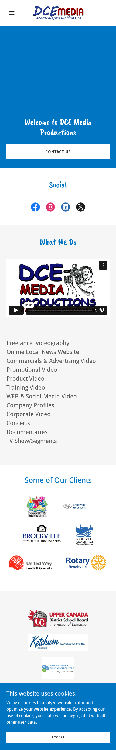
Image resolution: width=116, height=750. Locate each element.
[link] (58, 13)
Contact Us (58, 152)
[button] (14, 13)
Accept (58, 737)
